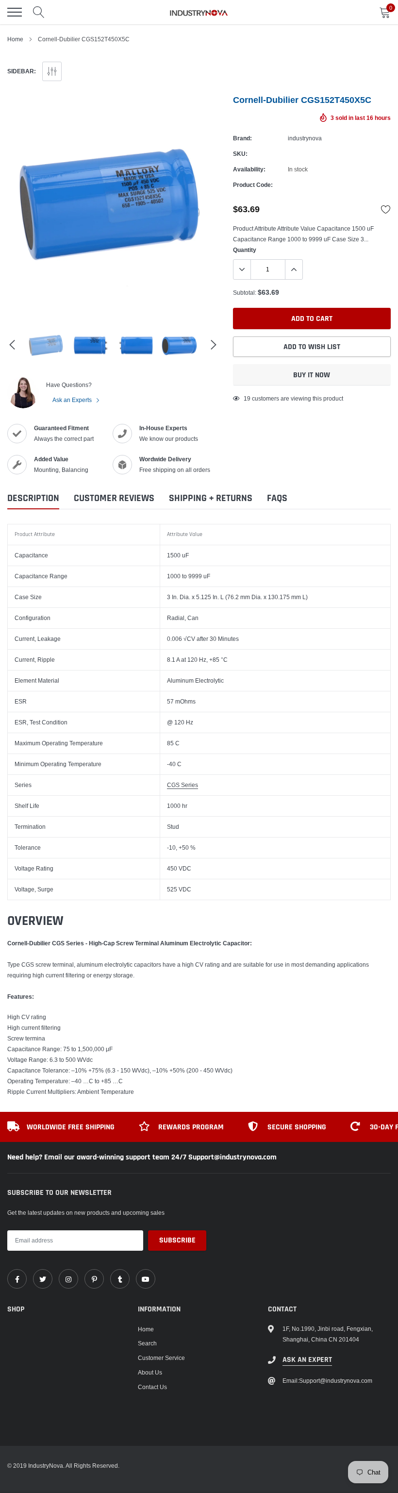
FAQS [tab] (277, 498)
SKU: (240, 153)
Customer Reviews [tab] (114, 498)
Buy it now (311, 375)
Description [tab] (33, 498)
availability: (249, 169)
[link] (17, 1279)
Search (147, 1343)
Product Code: (253, 184)
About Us (150, 1372)
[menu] (14, 12)
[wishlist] (386, 209)
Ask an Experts (72, 399)
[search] (39, 12)
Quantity (244, 249)
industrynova (305, 138)
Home (15, 39)
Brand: (242, 138)
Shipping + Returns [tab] (210, 498)
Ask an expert (307, 1360)
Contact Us (152, 1387)
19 (247, 398)
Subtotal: (244, 292)
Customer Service (161, 1357)
